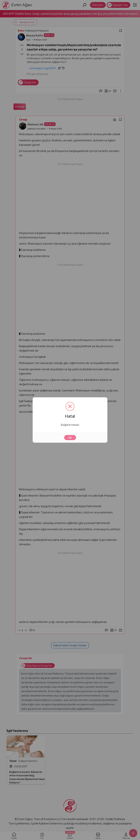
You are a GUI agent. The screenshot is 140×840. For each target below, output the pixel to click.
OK (70, 437)
